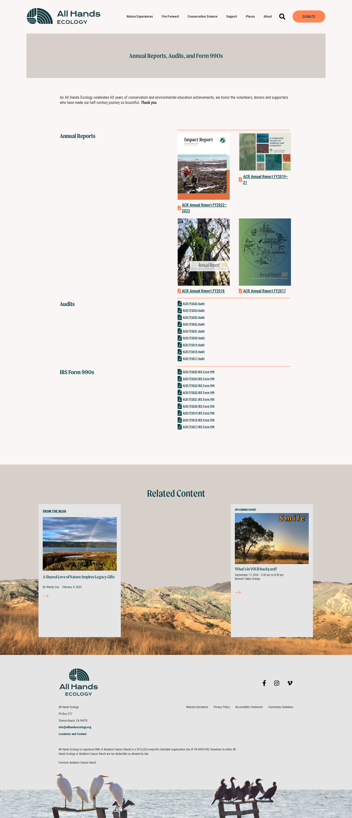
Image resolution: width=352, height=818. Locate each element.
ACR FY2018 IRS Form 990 (198, 420)
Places (250, 16)
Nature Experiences (140, 16)
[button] (282, 17)
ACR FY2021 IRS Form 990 (198, 399)
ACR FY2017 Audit (194, 358)
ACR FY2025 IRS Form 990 (198, 372)
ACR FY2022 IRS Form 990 (198, 392)
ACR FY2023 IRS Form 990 (198, 385)
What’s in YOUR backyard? (256, 569)
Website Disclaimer (197, 707)
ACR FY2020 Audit (194, 338)
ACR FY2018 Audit (194, 351)
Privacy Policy (222, 707)
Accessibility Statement (249, 707)
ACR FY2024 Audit (194, 310)
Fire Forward (170, 16)
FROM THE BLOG (54, 511)
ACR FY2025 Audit (194, 303)
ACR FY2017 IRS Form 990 (198, 427)
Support (231, 16)
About (268, 16)
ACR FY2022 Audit (194, 324)
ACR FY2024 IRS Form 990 (198, 379)
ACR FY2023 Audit (194, 317)
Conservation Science (202, 16)
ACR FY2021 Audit (194, 331)
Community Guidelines (280, 707)
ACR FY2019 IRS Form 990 (198, 413)
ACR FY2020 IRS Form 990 (198, 406)
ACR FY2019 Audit (194, 345)
